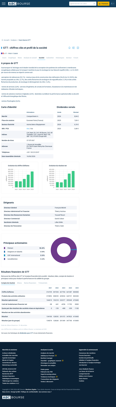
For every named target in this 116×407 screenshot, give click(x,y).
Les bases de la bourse (86, 371)
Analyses (14, 40)
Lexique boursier (84, 374)
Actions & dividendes (9, 353)
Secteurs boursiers (8, 376)
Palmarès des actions (9, 371)
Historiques (60, 58)
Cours (4, 58)
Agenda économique (9, 358)
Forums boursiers (85, 355)
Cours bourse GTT (25, 40)
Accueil (6, 40)
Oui (28, 128)
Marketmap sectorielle (9, 365)
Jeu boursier (83, 365)
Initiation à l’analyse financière (89, 360)
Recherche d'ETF (7, 374)
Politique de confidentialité (29, 392)
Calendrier (50, 58)
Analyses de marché (47, 353)
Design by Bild (15, 392)
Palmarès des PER (47, 372)
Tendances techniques (48, 377)
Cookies (81, 381)
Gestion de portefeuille (86, 358)
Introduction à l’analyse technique (90, 362)
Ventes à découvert (47, 381)
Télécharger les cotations (10, 381)
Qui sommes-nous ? (45, 392)
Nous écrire (6, 392)
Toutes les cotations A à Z (10, 383)
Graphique (12, 58)
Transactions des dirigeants (50, 379)
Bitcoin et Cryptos (8, 360)
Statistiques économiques (10, 378)
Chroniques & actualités (48, 363)
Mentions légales (30, 389)
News (20, 58)
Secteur (69, 58)
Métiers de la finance (86, 376)
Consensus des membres (87, 353)
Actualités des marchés (10, 355)
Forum (76, 58)
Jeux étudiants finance (86, 369)
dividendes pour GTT (26, 333)
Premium (105, 4)
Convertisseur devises (9, 362)
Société (41, 58)
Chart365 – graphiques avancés (51, 361)
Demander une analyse (48, 365)
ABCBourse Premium (47, 356)
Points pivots (45, 369)
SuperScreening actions (48, 374)
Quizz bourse (83, 378)
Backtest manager (47, 358)
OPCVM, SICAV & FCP (9, 369)
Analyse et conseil (30, 58)
